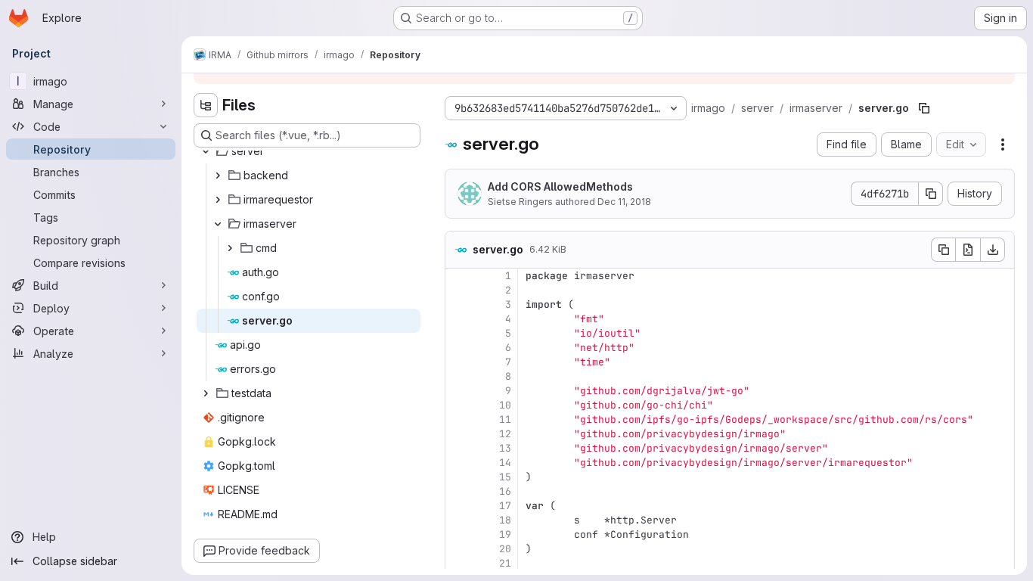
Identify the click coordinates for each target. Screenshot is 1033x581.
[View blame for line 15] (458, 477)
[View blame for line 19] (458, 534)
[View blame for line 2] (458, 290)
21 (505, 563)
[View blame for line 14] (458, 462)
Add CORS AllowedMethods (560, 186)
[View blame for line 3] (458, 304)
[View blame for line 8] (458, 376)
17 (505, 505)
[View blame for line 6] (458, 347)
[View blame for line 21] (458, 563)
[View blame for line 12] (458, 434)
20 (505, 548)
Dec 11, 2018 (624, 201)
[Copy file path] (924, 108)
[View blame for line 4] (458, 319)
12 (505, 433)
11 (505, 419)
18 (505, 520)
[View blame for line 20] (458, 549)
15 (505, 477)
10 (505, 405)
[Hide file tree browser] (206, 105)
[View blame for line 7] (458, 362)
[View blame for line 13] (458, 448)
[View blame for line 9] (458, 391)
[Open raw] (968, 250)
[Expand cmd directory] (230, 248)
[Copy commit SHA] (931, 194)
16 (505, 491)
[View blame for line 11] (458, 419)
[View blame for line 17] (458, 506)
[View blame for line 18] (458, 520)
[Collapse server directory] (206, 151)
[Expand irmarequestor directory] (218, 200)
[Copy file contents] (943, 250)
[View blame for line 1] (458, 276)
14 (505, 462)
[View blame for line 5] (458, 333)
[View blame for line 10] (458, 405)
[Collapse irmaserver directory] (218, 224)
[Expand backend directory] (218, 175)
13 (505, 448)
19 (505, 534)
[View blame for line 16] (458, 491)
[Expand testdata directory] (206, 393)
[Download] (993, 250)
